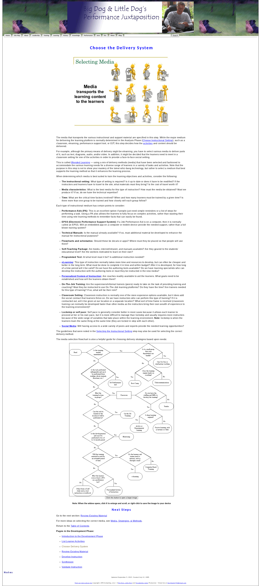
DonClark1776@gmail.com (176, 583)
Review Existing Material (94, 516)
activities (148, 143)
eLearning (67, 262)
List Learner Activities (73, 541)
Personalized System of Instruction (81, 276)
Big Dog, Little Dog (125, 583)
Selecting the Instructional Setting (114, 331)
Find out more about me (83, 583)
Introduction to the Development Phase (82, 536)
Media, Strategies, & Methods (126, 521)
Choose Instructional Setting (158, 140)
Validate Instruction (72, 567)
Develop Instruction (72, 557)
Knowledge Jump (142, 583)
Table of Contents (80, 526)
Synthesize (68, 562)
